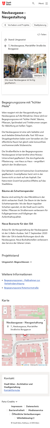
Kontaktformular (12, 390)
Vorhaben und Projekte (18, 25)
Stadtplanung (40, 25)
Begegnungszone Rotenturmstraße (21, 287)
